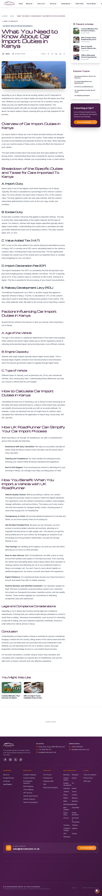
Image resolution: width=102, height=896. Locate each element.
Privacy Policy (88, 778)
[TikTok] (21, 760)
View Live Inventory (84, 122)
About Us (29, 4)
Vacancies (6, 781)
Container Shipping (29, 775)
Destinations (65, 4)
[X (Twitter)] (16, 760)
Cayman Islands (66, 779)
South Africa (65, 814)
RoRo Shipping (28, 786)
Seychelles (75, 807)
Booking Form (47, 778)
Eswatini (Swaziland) (66, 784)
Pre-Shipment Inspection (27, 782)
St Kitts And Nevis (75, 814)
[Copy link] (64, 53)
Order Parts (79, 4)
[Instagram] (10, 760)
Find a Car (41, 4)
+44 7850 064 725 (45, 749)
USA (64, 833)
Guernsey (66, 788)
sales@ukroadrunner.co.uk (47, 752)
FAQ (44, 784)
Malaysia (75, 798)
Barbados (66, 775)
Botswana (75, 775)
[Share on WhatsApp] (60, 53)
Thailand (75, 825)
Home (21, 4)
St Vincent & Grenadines (75, 820)
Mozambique (66, 804)
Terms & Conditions (89, 775)
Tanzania (66, 825)
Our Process (47, 775)
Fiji (73, 783)
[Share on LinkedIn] (56, 53)
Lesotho (74, 795)
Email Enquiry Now (86, 848)
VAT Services (27, 793)
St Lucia (66, 818)
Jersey (74, 791)
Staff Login (86, 781)
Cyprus (74, 778)
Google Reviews (8, 778)
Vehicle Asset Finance (30, 796)
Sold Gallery (7, 784)
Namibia (74, 804)
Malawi (65, 798)
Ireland (74, 788)
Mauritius (75, 801)
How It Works (91, 4)
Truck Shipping (28, 789)
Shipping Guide (48, 781)
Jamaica (66, 791)
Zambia (74, 833)
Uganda (74, 828)
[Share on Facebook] (48, 53)
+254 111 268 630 (77, 747)
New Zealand (66, 808)
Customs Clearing (29, 778)
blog (12, 16)
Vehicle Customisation (30, 802)
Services (53, 4)
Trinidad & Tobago (66, 829)
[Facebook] (5, 760)
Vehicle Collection (29, 799)
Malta (65, 801)
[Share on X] (52, 53)
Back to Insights (11, 21)
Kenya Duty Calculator (50, 787)
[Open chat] (97, 891)
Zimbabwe (66, 837)
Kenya (65, 795)
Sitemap (74, 887)
